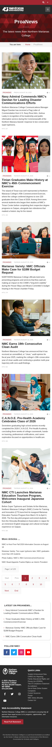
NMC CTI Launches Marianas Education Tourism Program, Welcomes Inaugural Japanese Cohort (23, 497)
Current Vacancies (34, 693)
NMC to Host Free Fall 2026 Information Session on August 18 (25, 545)
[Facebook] (7, 652)
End (16, 591)
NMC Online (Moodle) (35, 698)
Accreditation (32, 686)
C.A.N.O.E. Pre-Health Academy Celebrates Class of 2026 (23, 419)
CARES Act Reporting (35, 677)
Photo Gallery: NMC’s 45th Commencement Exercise (23, 558)
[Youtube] (28, 652)
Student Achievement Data (37, 674)
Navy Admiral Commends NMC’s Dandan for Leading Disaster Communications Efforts (24, 100)
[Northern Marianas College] (13, 9)
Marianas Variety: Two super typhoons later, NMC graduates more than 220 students (25, 552)
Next (7, 591)
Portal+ (30, 695)
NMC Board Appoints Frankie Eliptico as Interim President (24, 562)
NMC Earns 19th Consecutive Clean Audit (22, 345)
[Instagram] (21, 652)
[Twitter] (14, 652)
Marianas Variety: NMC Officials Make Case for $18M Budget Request (23, 269)
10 (41, 584)
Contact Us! (32, 700)
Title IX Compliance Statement (38, 684)
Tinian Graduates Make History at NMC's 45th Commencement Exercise (25, 183)
